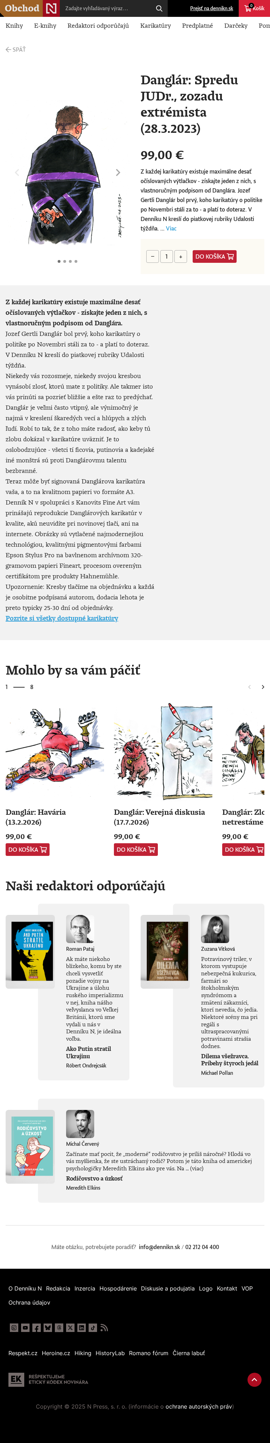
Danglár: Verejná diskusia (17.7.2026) (159, 817)
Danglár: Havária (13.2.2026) (36, 817)
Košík (257, 7)
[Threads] (59, 1327)
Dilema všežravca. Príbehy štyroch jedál (229, 1059)
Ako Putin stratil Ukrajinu (88, 1052)
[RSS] (104, 1327)
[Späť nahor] (255, 1380)
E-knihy (45, 25)
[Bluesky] (47, 1327)
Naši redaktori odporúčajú (85, 885)
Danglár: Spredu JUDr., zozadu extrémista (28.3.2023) (59, 261)
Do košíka (210, 256)
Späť (19, 49)
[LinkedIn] (81, 1327)
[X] (70, 1327)
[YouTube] (25, 1327)
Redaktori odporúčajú (98, 25)
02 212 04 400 (202, 1247)
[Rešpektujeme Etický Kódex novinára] (48, 1380)
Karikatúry (155, 25)
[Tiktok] (92, 1327)
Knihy (14, 25)
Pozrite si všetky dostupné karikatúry (62, 618)
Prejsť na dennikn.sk (211, 8)
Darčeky (236, 25)
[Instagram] (14, 1327)
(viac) (197, 1168)
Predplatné (197, 25)
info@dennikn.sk (159, 1247)
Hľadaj (159, 8)
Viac (171, 228)
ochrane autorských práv (199, 1406)
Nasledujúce (118, 173)
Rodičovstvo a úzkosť (94, 1178)
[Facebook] (36, 1327)
